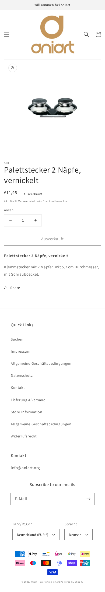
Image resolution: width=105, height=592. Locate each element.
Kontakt (18, 387)
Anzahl (9, 210)
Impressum (20, 351)
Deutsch (75, 534)
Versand (23, 201)
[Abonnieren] (88, 499)
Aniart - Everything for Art (45, 581)
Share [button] (15, 287)
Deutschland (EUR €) (32, 534)
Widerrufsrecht (24, 436)
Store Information (26, 412)
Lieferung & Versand (28, 399)
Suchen (17, 339)
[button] (7, 34)
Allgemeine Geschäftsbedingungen (41, 363)
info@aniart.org (25, 467)
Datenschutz (22, 375)
